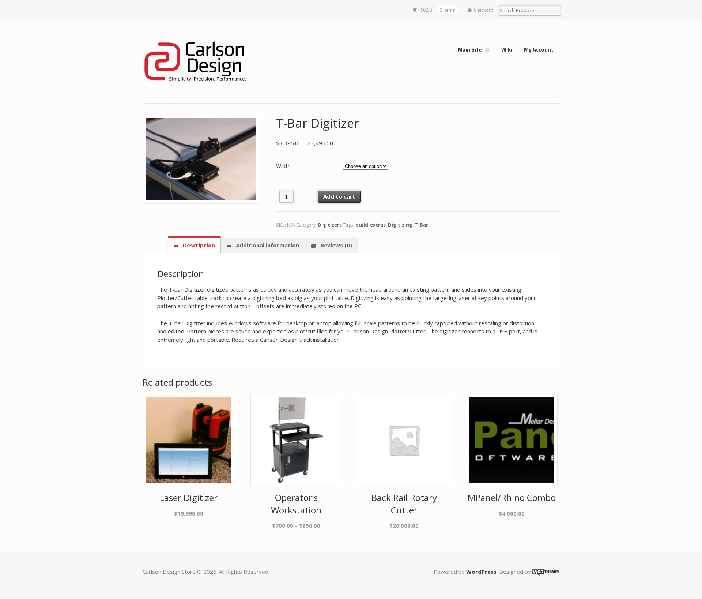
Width (283, 165)
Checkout (483, 10)
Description (198, 245)
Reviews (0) (335, 245)
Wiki (506, 49)
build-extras (370, 224)
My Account (539, 49)
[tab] (194, 245)
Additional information (266, 245)
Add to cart (339, 196)
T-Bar (421, 224)
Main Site (470, 49)
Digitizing (400, 224)
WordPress (481, 571)
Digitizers (330, 224)
